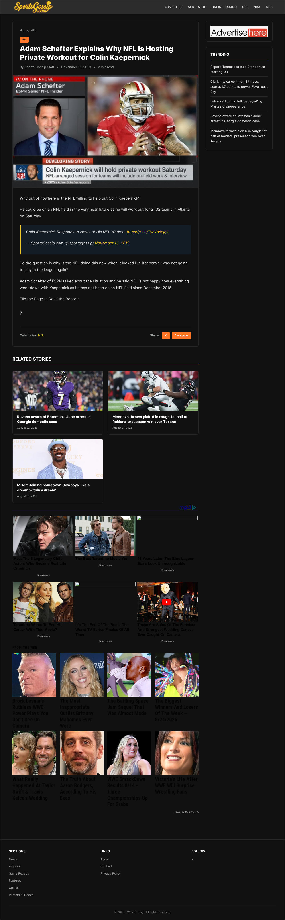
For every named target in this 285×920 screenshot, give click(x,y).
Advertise (174, 7)
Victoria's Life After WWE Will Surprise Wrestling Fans (176, 785)
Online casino (224, 7)
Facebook (181, 335)
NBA (257, 7)
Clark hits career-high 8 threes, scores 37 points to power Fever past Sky (239, 87)
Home (24, 30)
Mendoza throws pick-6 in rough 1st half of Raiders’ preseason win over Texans (149, 419)
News (13, 859)
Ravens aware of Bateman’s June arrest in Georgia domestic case (54, 419)
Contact (106, 866)
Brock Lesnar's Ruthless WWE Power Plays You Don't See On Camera (30, 713)
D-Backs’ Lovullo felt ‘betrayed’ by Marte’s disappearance (236, 103)
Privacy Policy (110, 873)
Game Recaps (19, 873)
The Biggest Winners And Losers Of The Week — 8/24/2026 (176, 710)
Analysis (15, 866)
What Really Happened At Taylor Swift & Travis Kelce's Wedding (33, 788)
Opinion (14, 887)
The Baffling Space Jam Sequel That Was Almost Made (128, 707)
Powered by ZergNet (186, 811)
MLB (269, 7)
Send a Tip (197, 7)
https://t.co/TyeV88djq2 (148, 232)
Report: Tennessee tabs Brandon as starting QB (237, 69)
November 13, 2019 (112, 243)
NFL (245, 7)
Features (15, 880)
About (104, 859)
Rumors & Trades (21, 895)
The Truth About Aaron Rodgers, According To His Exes (78, 788)
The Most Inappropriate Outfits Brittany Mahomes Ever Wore (77, 713)
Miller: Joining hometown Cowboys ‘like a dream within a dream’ (53, 487)
